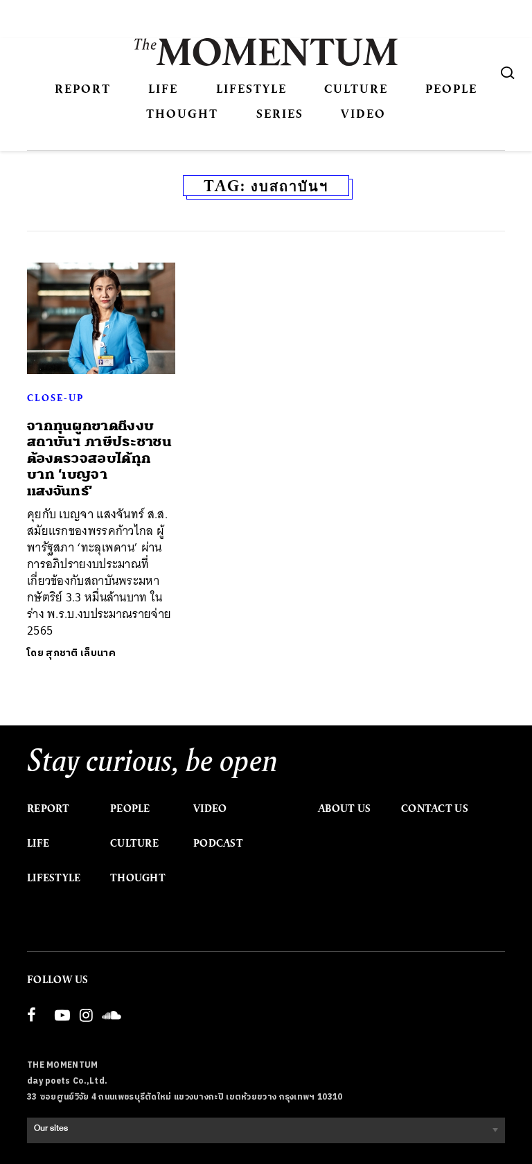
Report (83, 88)
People (451, 88)
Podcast (218, 843)
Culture (356, 88)
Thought (182, 113)
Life (163, 88)
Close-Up (55, 397)
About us (344, 808)
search (507, 72)
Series (279, 113)
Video (363, 113)
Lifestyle (251, 88)
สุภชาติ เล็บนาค (81, 653)
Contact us (434, 808)
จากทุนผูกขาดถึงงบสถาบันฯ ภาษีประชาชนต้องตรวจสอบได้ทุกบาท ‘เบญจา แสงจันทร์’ (99, 458)
